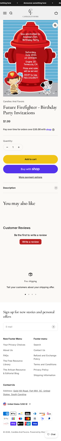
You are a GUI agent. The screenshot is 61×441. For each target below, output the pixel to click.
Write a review (30, 241)
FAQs (6, 355)
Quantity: (8, 141)
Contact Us (39, 350)
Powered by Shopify (39, 432)
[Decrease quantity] (7, 147)
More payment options (30, 177)
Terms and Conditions (45, 364)
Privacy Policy (41, 369)
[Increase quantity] (19, 147)
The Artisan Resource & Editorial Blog (14, 371)
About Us (8, 350)
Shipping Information (44, 375)
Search (37, 344)
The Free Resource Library (13, 362)
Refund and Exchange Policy (45, 357)
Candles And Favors (13, 101)
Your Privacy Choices (14, 344)
